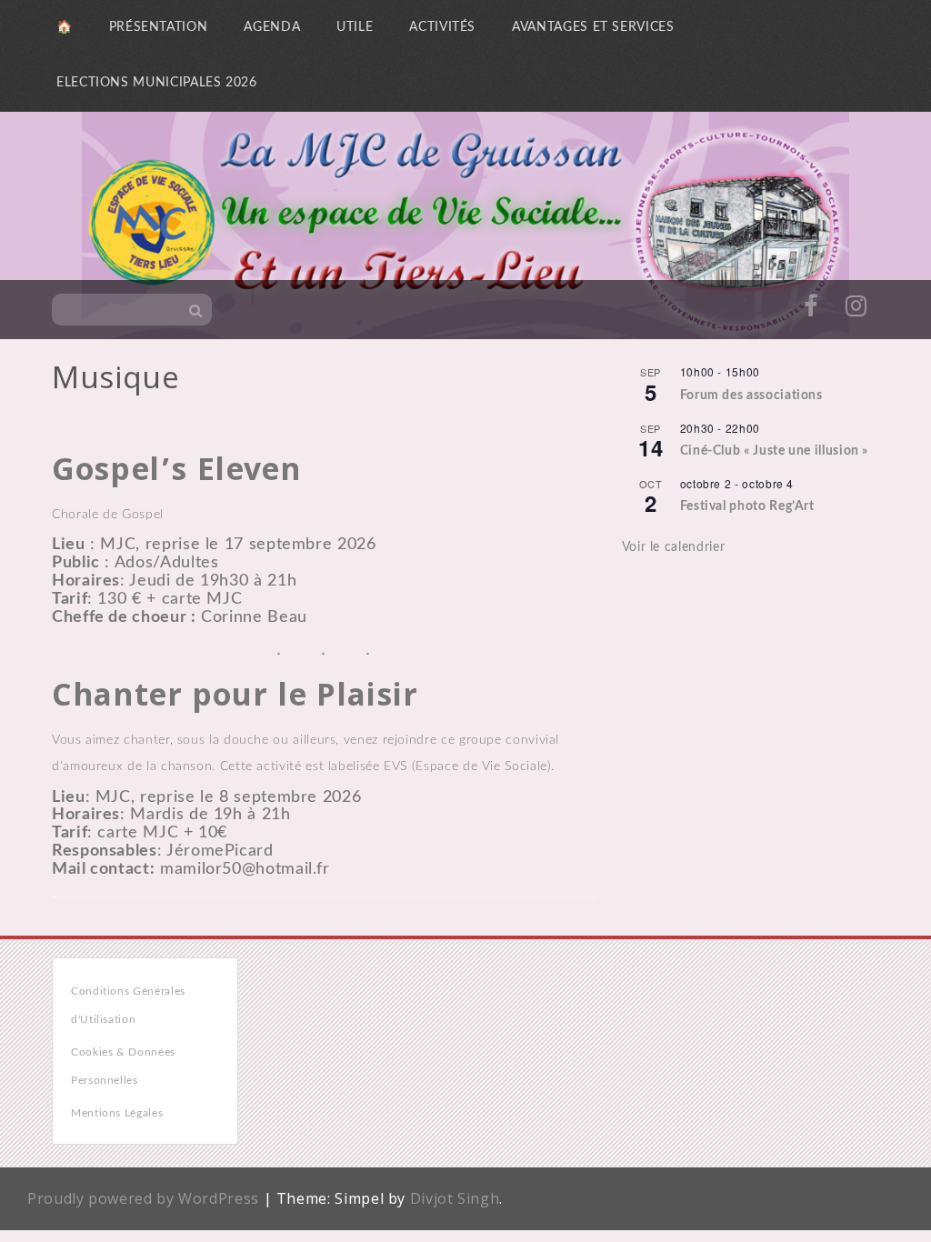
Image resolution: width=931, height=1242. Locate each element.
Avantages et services (593, 27)
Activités (442, 27)
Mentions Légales (117, 1112)
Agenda (272, 27)
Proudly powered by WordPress (143, 1198)
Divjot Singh (455, 1198)
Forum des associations (751, 395)
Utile (354, 27)
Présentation (158, 27)
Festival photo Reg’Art (747, 506)
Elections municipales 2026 (156, 82)
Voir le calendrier (674, 547)
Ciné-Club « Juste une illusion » (774, 451)
